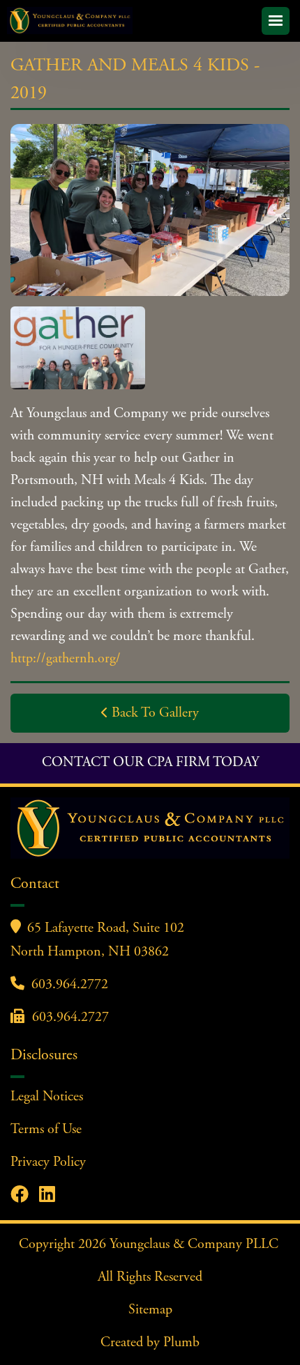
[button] (276, 21)
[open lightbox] (150, 210)
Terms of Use (46, 1130)
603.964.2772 (69, 985)
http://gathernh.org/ (65, 659)
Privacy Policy (48, 1162)
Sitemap (150, 1310)
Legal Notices (46, 1097)
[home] (131, 20)
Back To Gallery (150, 713)
